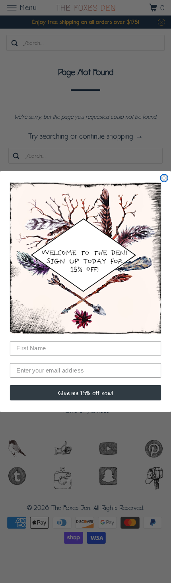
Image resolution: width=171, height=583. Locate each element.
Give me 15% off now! (85, 392)
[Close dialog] (164, 178)
